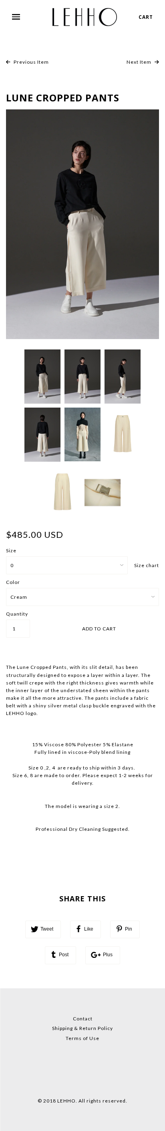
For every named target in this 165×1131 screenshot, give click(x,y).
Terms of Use (82, 1038)
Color (13, 582)
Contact (83, 1019)
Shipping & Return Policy (82, 1028)
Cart (146, 17)
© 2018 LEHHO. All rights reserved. (82, 1101)
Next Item (140, 62)
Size (11, 550)
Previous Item (30, 62)
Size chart (146, 565)
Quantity (17, 614)
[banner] (84, 17)
